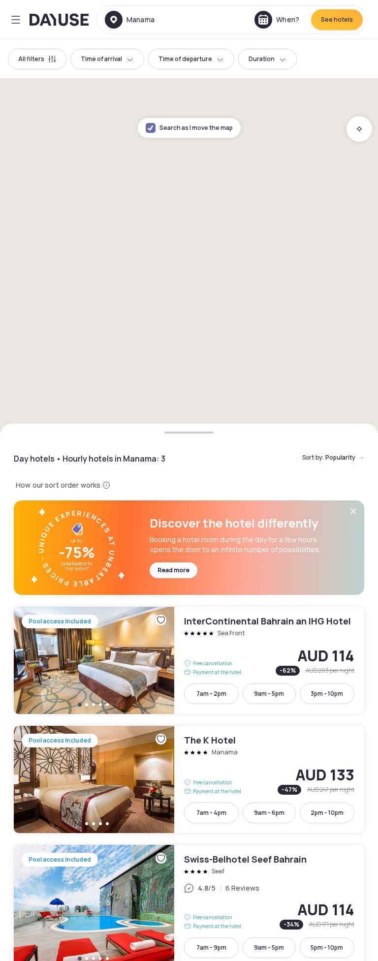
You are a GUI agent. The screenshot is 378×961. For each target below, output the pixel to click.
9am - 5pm (269, 693)
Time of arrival (101, 59)
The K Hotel (189, 779)
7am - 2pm (211, 693)
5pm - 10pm (327, 947)
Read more (173, 570)
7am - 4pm (211, 812)
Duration (262, 59)
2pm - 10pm (327, 812)
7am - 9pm (211, 947)
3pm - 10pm (327, 693)
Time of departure (185, 59)
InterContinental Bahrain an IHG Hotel (189, 660)
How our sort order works (58, 485)
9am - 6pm (269, 812)
